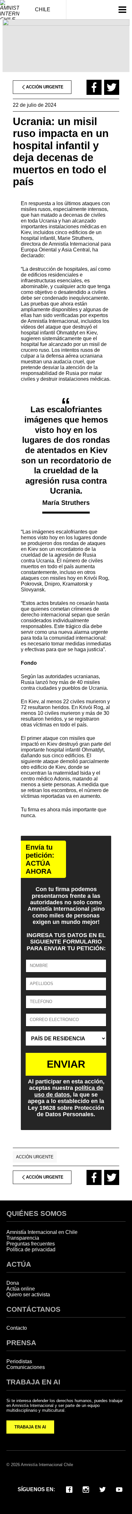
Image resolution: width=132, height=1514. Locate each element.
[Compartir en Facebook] (94, 87)
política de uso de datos (68, 1091)
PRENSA (21, 1343)
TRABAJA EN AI (30, 1427)
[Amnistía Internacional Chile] (9, 9)
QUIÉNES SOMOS (36, 1213)
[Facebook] (69, 1489)
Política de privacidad (30, 1249)
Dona (12, 1283)
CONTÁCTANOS (33, 1309)
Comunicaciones (25, 1367)
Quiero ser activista (28, 1294)
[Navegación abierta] (122, 9)
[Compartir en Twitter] (111, 87)
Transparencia (22, 1238)
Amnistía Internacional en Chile (42, 1232)
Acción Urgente (35, 1156)
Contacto (16, 1328)
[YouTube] (119, 1489)
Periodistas (19, 1361)
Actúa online (20, 1288)
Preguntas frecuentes (30, 1243)
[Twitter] (102, 1489)
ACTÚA (18, 1264)
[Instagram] (85, 1489)
